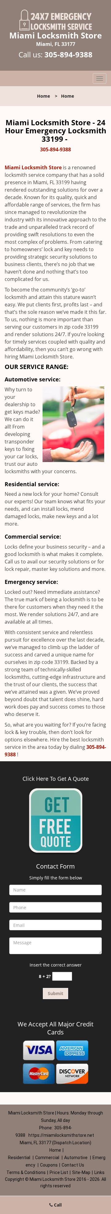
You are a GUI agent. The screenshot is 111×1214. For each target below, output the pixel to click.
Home (43, 96)
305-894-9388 (68, 54)
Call (57, 1205)
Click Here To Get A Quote (56, 778)
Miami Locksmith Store (33, 167)
